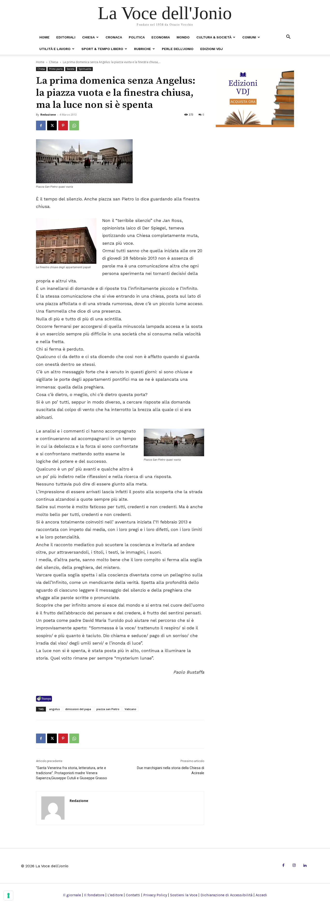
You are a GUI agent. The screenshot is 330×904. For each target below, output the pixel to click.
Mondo (183, 37)
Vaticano (130, 709)
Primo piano (56, 69)
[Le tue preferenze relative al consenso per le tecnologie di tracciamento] (8, 895)
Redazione (48, 114)
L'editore (115, 895)
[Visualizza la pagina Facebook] (41, 125)
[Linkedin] (305, 865)
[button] (288, 37)
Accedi (261, 895)
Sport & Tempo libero (102, 49)
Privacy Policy (155, 895)
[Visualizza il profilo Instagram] (294, 865)
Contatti (133, 895)
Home (44, 37)
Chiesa (88, 37)
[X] (52, 125)
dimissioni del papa (78, 709)
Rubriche (142, 49)
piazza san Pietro (107, 709)
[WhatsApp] (74, 125)
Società (70, 69)
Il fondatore (94, 895)
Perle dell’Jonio (178, 49)
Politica (137, 37)
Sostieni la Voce (183, 895)
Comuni (249, 37)
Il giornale (72, 895)
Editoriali (65, 37)
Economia (160, 37)
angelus (54, 709)
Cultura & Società (213, 37)
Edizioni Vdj (211, 49)
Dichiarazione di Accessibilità (226, 895)
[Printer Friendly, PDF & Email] (44, 699)
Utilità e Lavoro (55, 49)
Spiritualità (85, 69)
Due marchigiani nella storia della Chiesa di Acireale (170, 770)
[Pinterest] (63, 125)
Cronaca (114, 37)
